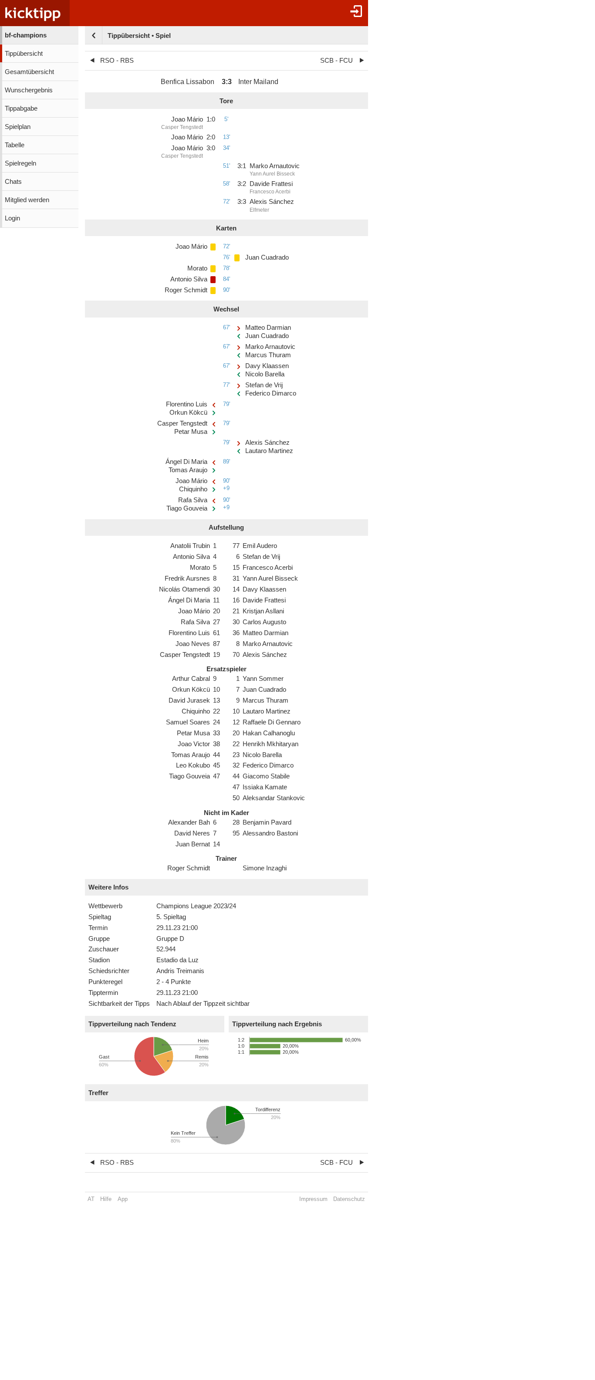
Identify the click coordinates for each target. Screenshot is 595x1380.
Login (12, 218)
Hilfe (106, 1199)
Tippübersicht (24, 53)
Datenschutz (349, 1199)
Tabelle (14, 145)
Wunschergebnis (29, 90)
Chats (13, 181)
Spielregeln (20, 163)
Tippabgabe (21, 108)
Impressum (313, 1199)
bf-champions (26, 35)
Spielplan (17, 126)
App (123, 1199)
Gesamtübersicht (29, 71)
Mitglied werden (27, 199)
